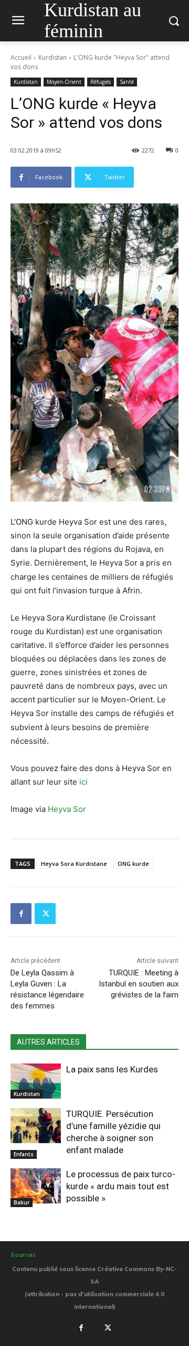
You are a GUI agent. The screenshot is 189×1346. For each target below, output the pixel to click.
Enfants (24, 1154)
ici (83, 782)
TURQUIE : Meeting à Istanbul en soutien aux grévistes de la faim (138, 984)
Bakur (21, 1202)
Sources (23, 1254)
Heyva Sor (67, 809)
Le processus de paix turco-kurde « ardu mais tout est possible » (120, 1186)
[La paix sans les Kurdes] (35, 1081)
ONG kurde (133, 863)
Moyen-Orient (64, 81)
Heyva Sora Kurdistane (74, 863)
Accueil (21, 57)
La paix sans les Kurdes (112, 1069)
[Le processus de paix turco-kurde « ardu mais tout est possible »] (35, 1185)
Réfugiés (100, 81)
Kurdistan (52, 57)
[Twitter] (45, 913)
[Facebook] (21, 913)
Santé (127, 81)
